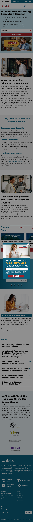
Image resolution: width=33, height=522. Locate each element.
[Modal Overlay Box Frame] (16, 261)
